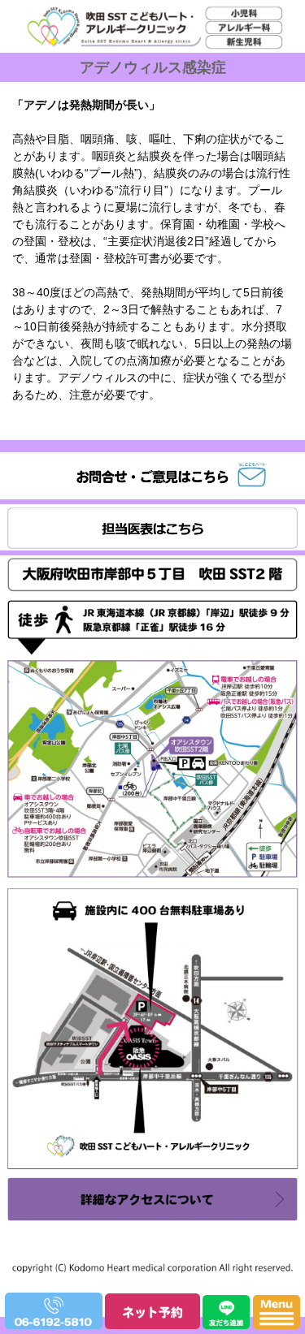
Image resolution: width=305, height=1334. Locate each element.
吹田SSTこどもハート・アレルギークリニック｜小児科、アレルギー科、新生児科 (147, 73)
